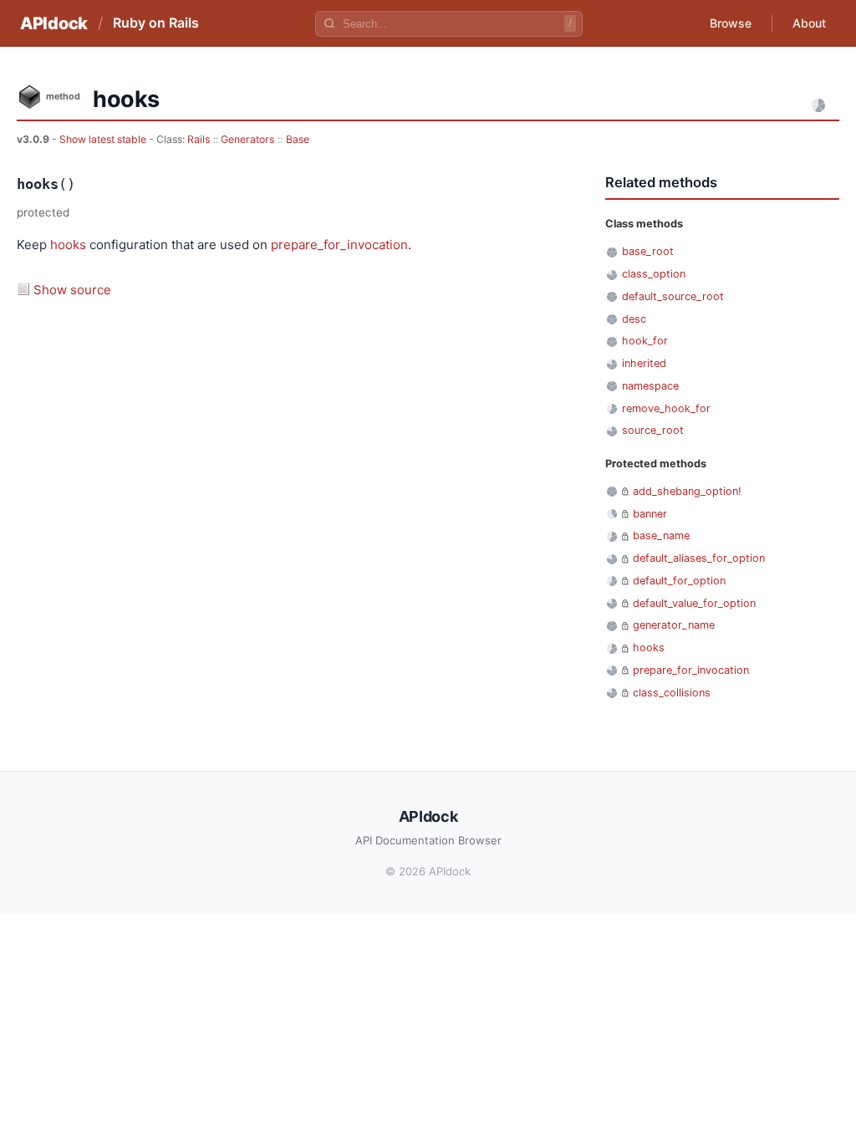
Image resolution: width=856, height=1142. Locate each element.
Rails (198, 139)
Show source (72, 290)
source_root (653, 430)
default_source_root (673, 296)
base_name (661, 535)
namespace (650, 386)
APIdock (54, 23)
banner (650, 513)
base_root (648, 251)
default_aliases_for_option (699, 558)
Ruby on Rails (156, 22)
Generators (247, 139)
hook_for (645, 340)
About (809, 23)
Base (297, 139)
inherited (644, 363)
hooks (68, 244)
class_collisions (672, 692)
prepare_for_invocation (339, 244)
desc (634, 319)
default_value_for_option (694, 603)
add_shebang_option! (687, 491)
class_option (653, 274)
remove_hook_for (666, 408)
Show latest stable (104, 139)
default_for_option (679, 580)
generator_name (674, 625)
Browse (731, 23)
